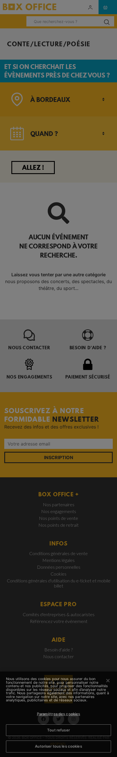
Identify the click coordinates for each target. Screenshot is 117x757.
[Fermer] (108, 680)
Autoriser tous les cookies (58, 746)
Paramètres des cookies (58, 714)
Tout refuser (58, 730)
